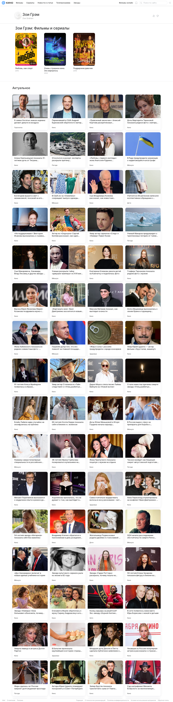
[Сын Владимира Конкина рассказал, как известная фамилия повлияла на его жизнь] (105, 187)
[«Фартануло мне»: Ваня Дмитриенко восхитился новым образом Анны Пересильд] (67, 301)
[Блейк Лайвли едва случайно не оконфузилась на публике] (30, 414)
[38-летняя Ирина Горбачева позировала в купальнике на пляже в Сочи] (67, 451)
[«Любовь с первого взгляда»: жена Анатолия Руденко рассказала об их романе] (105, 150)
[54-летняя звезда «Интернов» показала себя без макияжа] (30, 527)
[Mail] (3, 3)
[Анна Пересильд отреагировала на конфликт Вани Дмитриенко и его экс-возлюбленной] (143, 489)
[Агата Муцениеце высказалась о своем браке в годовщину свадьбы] (143, 301)
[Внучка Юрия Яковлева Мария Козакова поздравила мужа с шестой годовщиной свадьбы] (30, 301)
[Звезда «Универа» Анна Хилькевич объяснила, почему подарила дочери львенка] (30, 602)
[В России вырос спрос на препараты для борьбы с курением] (143, 414)
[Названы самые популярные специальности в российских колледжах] (30, 451)
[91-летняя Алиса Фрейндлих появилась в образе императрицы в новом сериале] (30, 376)
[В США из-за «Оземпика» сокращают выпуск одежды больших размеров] (67, 187)
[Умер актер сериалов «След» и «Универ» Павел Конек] (105, 225)
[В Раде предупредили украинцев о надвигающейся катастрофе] (143, 150)
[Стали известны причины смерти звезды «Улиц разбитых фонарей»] (143, 376)
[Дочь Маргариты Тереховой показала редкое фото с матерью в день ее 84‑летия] (143, 112)
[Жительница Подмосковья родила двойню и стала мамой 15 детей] (105, 527)
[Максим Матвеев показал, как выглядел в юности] (105, 301)
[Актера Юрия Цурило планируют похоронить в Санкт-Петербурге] (67, 678)
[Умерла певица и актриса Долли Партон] (30, 640)
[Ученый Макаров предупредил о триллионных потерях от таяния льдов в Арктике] (143, 225)
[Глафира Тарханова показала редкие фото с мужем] (143, 263)
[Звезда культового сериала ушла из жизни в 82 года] (67, 565)
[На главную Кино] (9, 3)
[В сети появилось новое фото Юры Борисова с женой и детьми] (143, 602)
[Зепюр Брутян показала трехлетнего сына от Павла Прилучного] (105, 678)
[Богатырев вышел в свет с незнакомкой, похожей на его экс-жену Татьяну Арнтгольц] (30, 187)
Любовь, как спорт (24, 68)
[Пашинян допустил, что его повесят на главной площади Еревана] (67, 338)
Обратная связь (163, 700)
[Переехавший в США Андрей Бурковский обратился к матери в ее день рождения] (67, 112)
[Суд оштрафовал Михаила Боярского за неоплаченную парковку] (143, 678)
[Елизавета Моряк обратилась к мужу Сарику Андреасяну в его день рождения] (67, 602)
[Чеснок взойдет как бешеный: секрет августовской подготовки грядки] (143, 451)
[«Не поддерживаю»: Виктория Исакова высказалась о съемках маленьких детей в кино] (30, 225)
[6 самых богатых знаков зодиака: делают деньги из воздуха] (30, 112)
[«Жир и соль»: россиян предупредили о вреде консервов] (105, 338)
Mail (3, 700)
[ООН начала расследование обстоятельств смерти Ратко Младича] (143, 527)
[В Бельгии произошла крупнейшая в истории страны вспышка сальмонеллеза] (67, 640)
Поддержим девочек (83, 68)
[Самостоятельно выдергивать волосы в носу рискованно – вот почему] (105, 489)
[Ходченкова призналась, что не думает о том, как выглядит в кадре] (67, 489)
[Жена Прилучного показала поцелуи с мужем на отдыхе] (105, 451)
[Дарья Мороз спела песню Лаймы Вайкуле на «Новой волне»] (105, 376)
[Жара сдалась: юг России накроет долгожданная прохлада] (30, 678)
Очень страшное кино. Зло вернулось (54, 69)
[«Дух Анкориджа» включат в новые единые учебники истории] (30, 565)
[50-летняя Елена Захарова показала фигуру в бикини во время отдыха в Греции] (143, 565)
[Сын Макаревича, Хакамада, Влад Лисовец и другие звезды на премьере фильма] (30, 263)
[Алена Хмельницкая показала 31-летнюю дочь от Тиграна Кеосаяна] (30, 150)
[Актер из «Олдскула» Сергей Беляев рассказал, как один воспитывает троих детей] (67, 225)
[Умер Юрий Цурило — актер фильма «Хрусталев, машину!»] (143, 338)
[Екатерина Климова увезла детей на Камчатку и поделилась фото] (105, 263)
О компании (11, 700)
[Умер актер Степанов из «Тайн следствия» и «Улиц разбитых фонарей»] (67, 376)
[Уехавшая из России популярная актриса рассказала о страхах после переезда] (143, 640)
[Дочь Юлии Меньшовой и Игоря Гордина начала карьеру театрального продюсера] (105, 414)
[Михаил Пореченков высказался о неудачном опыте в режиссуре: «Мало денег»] (30, 489)
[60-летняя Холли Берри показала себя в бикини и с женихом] (67, 414)
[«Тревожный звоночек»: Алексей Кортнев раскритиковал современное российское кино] (105, 112)
